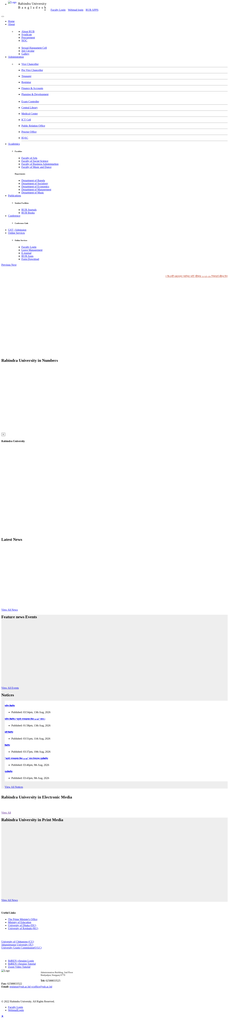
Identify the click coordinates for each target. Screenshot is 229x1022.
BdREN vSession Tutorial (22, 963)
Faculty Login (58, 9)
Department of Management (36, 189)
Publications (14, 195)
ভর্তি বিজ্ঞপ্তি (9, 732)
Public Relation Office (33, 125)
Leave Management (31, 250)
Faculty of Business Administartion (40, 164)
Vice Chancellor (30, 64)
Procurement (28, 37)
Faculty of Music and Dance (36, 167)
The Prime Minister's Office (22, 919)
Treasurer (26, 76)
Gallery (25, 53)
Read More (53, 686)
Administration (16, 56)
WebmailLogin (16, 1010)
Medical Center (29, 113)
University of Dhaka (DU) (22, 925)
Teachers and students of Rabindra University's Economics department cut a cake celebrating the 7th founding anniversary (94, 865)
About (11, 24)
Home (11, 21)
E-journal (26, 253)
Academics (14, 143)
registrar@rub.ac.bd (20, 986)
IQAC (24, 137)
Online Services (16, 232)
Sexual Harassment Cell (34, 47)
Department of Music (32, 192)
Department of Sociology (34, 183)
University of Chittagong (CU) (17, 941)
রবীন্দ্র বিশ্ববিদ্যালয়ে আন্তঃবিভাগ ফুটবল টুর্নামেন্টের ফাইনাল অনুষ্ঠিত (32, 833)
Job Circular (27, 50)
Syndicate (26, 34)
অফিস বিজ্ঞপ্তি (10, 705)
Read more (50, 576)
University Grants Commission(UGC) (21, 947)
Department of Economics (35, 186)
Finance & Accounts (32, 88)
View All (6, 812)
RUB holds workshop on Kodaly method (65, 666)
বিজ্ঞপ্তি (7, 745)
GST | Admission (17, 229)
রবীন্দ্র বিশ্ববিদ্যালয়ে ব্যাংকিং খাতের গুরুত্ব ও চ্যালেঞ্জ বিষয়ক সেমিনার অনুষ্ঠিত (37, 850)
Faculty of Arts (29, 158)
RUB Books (28, 212)
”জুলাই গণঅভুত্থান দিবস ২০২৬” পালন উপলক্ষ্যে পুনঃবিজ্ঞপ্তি (26, 758)
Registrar (26, 82)
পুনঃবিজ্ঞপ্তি (8, 771)
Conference (14, 215)
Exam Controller (30, 101)
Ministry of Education (19, 922)
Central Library (29, 107)
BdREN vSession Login (21, 960)
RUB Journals (29, 209)
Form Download (30, 259)
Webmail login (75, 9)
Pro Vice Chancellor (32, 70)
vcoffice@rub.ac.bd (41, 986)
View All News (9, 609)
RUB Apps (27, 256)
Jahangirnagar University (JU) (17, 944)
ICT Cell (26, 119)
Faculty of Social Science (34, 161)
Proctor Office (29, 131)
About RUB (28, 31)
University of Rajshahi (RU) (23, 928)
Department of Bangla (33, 180)
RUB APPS (92, 9)
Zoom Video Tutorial (19, 966)
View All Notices (14, 787)
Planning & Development (34, 94)
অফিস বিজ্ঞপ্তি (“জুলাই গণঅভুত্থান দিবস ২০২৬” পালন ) (25, 719)
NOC (24, 40)
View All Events (10, 687)
